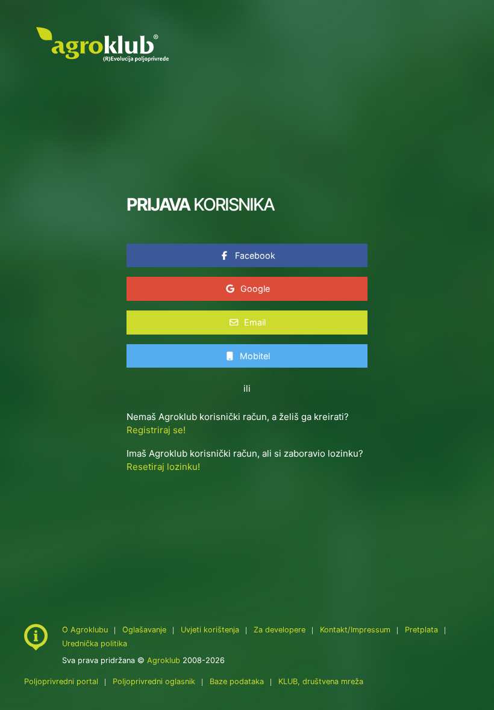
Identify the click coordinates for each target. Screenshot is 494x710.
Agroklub (163, 660)
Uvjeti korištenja (210, 629)
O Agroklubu (85, 629)
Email (254, 322)
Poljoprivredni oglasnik (155, 681)
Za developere (279, 629)
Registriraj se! (156, 430)
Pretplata (421, 629)
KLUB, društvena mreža (320, 681)
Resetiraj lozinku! (163, 466)
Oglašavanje (144, 629)
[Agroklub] (102, 43)
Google (254, 288)
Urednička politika (94, 643)
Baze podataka (238, 681)
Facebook (254, 255)
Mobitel (253, 356)
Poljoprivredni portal (62, 681)
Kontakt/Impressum (355, 629)
